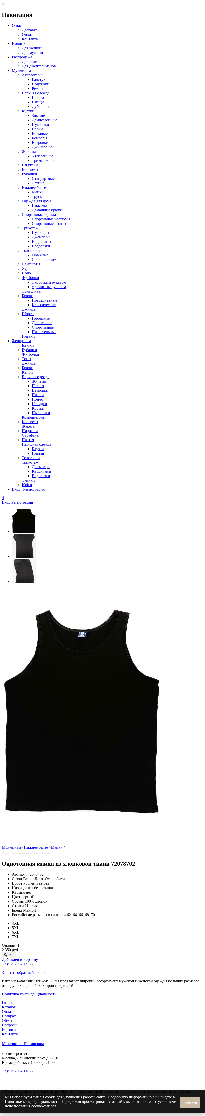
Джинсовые (42, 147)
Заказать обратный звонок (24, 972)
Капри (27, 372)
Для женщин (33, 48)
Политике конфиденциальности (32, 1101)
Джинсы (29, 309)
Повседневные (44, 300)
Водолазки (41, 246)
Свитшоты (31, 264)
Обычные (40, 255)
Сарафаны (31, 435)
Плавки (28, 336)
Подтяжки (41, 84)
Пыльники (41, 413)
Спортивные (43, 327)
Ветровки (40, 142)
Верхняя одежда (36, 93)
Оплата (28, 34)
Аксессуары (32, 75)
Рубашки (29, 174)
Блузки (28, 345)
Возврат (9, 1016)
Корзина (9, 1029)
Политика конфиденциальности (29, 994)
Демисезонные (44, 120)
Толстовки (31, 250)
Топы (26, 359)
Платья (28, 440)
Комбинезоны (34, 417)
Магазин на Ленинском (23, 1044)
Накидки (39, 404)
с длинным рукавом (49, 287)
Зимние (38, 115)
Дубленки (40, 106)
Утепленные (42, 156)
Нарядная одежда (37, 444)
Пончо (37, 399)
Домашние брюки (47, 210)
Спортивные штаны (49, 223)
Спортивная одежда (39, 214)
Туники (28, 480)
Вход (16, 489)
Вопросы (10, 1025)
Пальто (38, 97)
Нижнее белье (34, 187)
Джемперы (41, 237)
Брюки (28, 296)
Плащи (38, 102)
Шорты (28, 314)
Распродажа (22, 57)
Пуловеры (40, 232)
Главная (9, 1002)
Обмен (8, 1020)
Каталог (9, 1007)
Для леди (30, 61)
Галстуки (40, 79)
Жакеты (29, 426)
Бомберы (39, 138)
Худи (26, 268)
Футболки (30, 277)
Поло (26, 273)
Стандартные (43, 178)
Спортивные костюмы (51, 219)
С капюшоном (44, 259)
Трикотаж (30, 228)
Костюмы (30, 169)
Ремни (37, 88)
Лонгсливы (32, 291)
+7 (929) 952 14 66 (17, 964)
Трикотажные (43, 160)
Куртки (28, 111)
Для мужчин (32, 52)
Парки (37, 129)
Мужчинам (21, 70)
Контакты (30, 39)
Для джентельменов (39, 66)
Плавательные (44, 332)
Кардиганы (41, 241)
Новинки (20, 43)
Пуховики (40, 124)
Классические (44, 305)
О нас (17, 25)
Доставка (30, 30)
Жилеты (29, 151)
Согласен (190, 1103)
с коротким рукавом (49, 282)
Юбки (27, 485)
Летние (38, 183)
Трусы (37, 196)
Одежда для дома (36, 201)
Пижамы (39, 205)
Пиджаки (30, 165)
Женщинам (21, 341)
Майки (38, 192)
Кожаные (40, 133)
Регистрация (34, 489)
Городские (41, 318)
